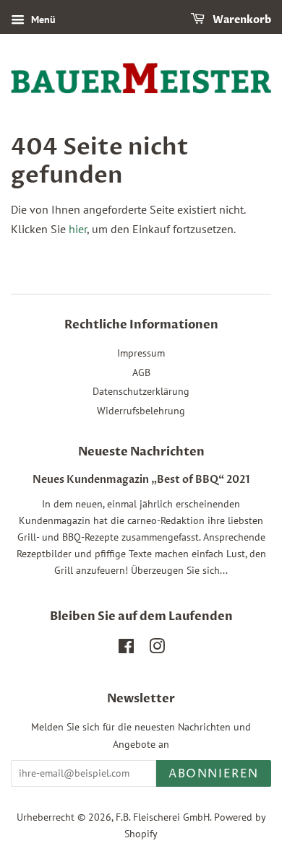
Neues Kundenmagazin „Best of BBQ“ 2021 (141, 480)
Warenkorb (240, 20)
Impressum (141, 352)
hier (78, 229)
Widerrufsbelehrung (141, 410)
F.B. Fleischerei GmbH (163, 817)
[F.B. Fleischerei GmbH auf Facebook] (126, 648)
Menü (42, 19)
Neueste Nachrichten (141, 452)
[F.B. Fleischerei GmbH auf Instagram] (157, 648)
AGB (141, 372)
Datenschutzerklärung (141, 391)
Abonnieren (213, 774)
